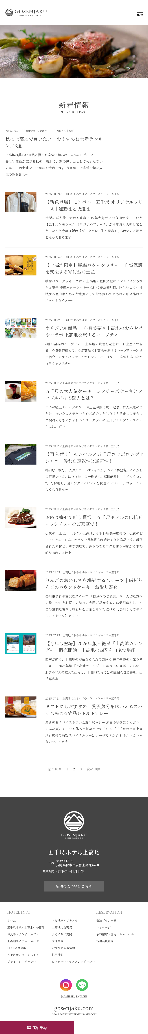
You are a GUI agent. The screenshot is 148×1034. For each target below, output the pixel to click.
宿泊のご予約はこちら (74, 886)
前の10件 (54, 769)
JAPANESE (67, 996)
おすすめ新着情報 (63, 948)
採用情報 (57, 955)
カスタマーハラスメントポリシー (73, 962)
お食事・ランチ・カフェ (23, 934)
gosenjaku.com (74, 1008)
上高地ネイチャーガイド (23, 941)
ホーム (11, 920)
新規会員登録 (105, 941)
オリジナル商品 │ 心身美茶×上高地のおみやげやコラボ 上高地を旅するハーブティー (94, 331)
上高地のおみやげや (35, 131)
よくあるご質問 (62, 934)
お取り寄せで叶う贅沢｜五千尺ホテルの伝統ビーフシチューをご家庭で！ (94, 520)
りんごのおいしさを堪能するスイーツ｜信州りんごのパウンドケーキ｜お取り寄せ (94, 583)
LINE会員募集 (16, 948)
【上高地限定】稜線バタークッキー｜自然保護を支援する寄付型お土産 (94, 268)
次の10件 (93, 769)
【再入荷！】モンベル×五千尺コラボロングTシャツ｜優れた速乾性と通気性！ (94, 457)
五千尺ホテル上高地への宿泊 (26, 927)
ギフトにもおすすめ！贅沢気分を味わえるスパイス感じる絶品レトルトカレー (94, 709)
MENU (140, 14)
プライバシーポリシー (21, 962)
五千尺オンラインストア (23, 955)
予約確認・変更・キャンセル (115, 934)
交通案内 (57, 941)
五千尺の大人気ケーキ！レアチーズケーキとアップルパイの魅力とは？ (94, 394)
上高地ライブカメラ (65, 920)
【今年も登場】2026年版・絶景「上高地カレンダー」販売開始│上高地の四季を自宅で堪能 (94, 646)
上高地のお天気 (62, 927)
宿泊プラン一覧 (106, 920)
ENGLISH (81, 996)
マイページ (103, 927)
